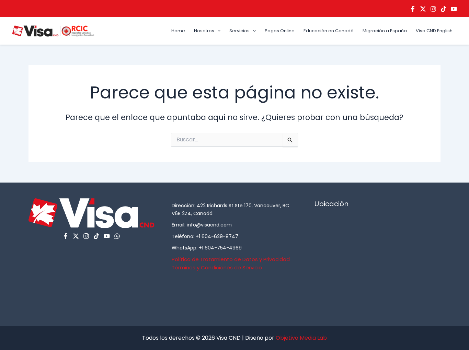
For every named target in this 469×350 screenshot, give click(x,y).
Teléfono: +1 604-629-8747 (205, 236)
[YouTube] (454, 9)
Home (178, 30)
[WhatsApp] (117, 236)
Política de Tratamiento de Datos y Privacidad (231, 259)
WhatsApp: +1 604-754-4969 (207, 247)
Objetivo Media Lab (301, 338)
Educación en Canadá (329, 30)
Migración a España (385, 30)
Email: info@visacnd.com (202, 224)
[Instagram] (433, 9)
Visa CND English (434, 30)
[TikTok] (444, 9)
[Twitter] (423, 9)
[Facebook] (413, 9)
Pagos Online (280, 30)
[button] (217, 31)
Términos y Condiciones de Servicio (217, 267)
